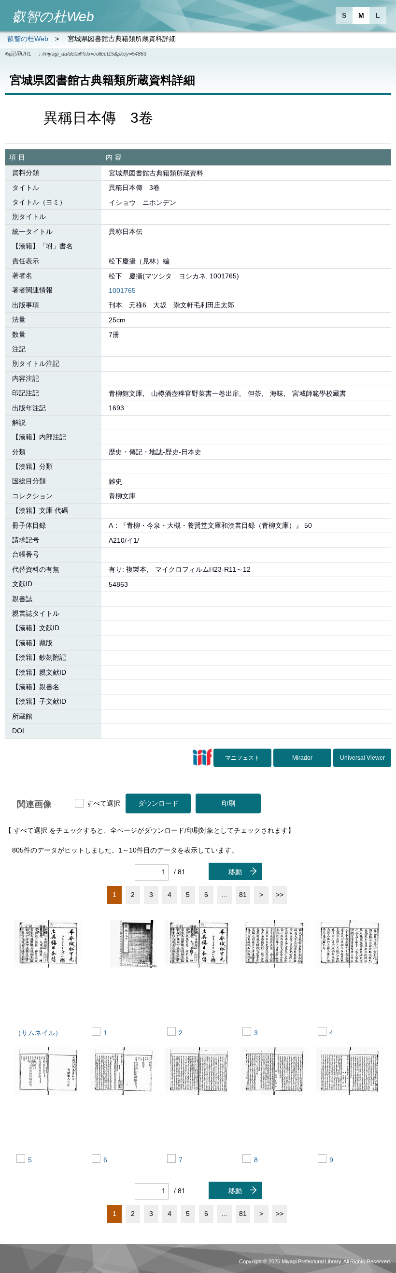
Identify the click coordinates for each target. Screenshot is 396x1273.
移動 (235, 872)
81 (243, 894)
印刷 (228, 803)
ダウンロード (158, 803)
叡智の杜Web (27, 39)
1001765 (122, 290)
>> (279, 894)
